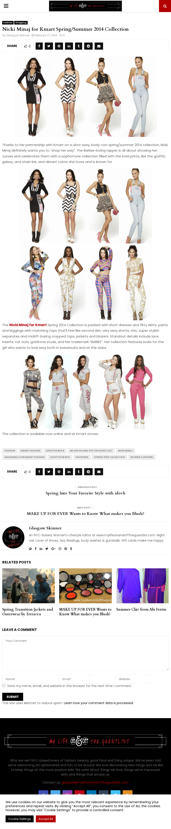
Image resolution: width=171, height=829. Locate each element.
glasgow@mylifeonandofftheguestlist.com (95, 782)
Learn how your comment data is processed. (99, 703)
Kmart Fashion (30, 450)
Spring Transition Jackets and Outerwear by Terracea (27, 612)
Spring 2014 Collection (109, 457)
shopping (81, 457)
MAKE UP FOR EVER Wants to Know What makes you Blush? (85, 513)
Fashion (7, 22)
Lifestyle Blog (55, 450)
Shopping (20, 22)
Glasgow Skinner (17, 35)
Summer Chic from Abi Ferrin (141, 609)
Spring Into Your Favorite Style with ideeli (85, 493)
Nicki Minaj (125, 450)
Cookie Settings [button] (19, 819)
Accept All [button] (46, 819)
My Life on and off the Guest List (91, 450)
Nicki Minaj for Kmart (28, 325)
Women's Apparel (141, 457)
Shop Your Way (60, 457)
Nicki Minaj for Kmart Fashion (24, 457)
